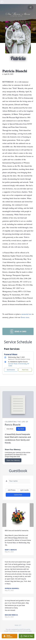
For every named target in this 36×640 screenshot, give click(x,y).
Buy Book (21, 429)
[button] (18, 515)
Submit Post (18, 495)
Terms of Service (23, 631)
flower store (25, 317)
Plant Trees (25, 370)
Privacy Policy (12, 631)
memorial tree (27, 314)
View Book (9, 429)
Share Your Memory (13, 460)
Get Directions (11, 370)
